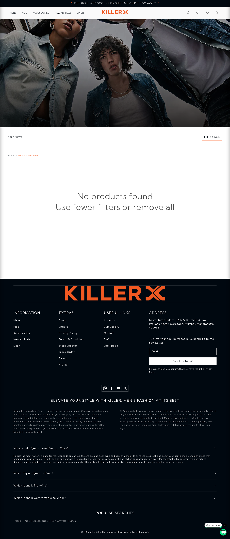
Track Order (67, 352)
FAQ (106, 339)
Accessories (41, 12)
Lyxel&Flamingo (140, 532)
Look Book (111, 345)
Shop (62, 320)
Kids (24, 12)
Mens (13, 12)
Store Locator (68, 345)
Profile (63, 364)
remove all (153, 207)
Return (63, 358)
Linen (80, 12)
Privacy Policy (68, 333)
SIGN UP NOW (183, 361)
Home (11, 155)
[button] (207, 12)
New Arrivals (63, 12)
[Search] (188, 12)
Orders (63, 326)
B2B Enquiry (112, 326)
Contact (109, 333)
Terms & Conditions (72, 339)
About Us (110, 320)
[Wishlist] (197, 12)
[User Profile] (216, 12)
